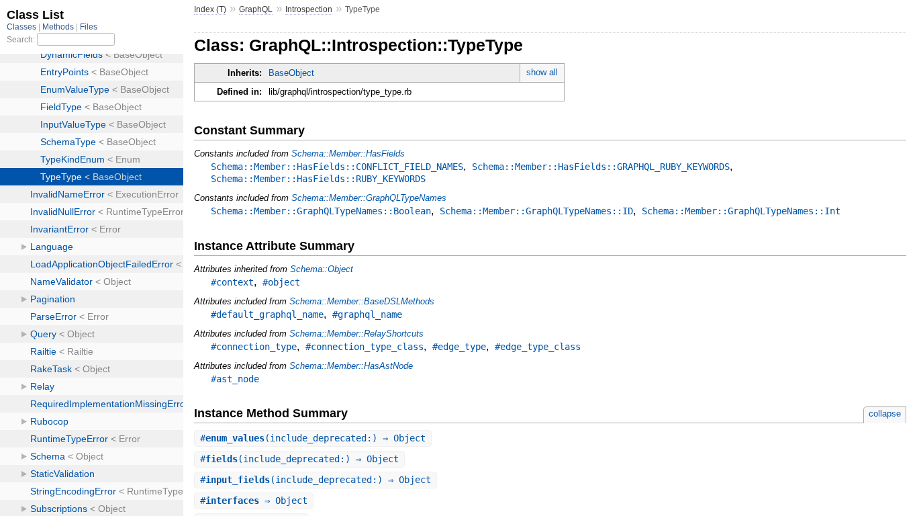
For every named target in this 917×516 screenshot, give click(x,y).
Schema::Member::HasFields (348, 153)
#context (232, 282)
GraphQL (256, 9)
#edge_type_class (538, 346)
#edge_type (459, 346)
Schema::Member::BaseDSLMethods (361, 301)
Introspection (308, 9)
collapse (885, 413)
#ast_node (235, 379)
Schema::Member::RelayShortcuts (356, 334)
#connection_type (254, 346)
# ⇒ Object (253, 500)
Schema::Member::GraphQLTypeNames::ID (536, 211)
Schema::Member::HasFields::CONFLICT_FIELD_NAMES (337, 166)
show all (542, 72)
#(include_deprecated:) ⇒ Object (313, 438)
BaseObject (291, 73)
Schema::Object (321, 269)
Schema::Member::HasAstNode (351, 366)
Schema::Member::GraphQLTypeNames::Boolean (321, 211)
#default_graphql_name (267, 314)
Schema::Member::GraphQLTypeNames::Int (741, 211)
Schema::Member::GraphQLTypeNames (368, 198)
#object (281, 282)
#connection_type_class (364, 346)
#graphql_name (367, 314)
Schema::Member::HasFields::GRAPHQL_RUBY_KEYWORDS (601, 166)
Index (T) (210, 9)
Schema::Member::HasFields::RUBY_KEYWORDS (318, 178)
